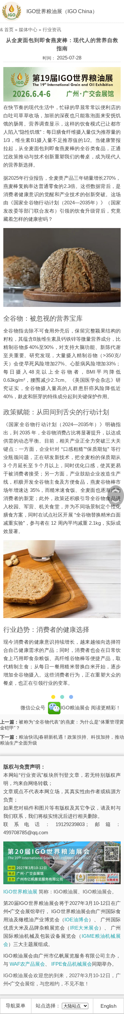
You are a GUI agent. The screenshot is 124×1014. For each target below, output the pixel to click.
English (108, 1006)
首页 (9, 29)
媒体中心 (28, 29)
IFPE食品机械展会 (71, 964)
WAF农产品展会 (27, 964)
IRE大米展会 (84, 928)
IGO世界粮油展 (20, 891)
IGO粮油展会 (76, 707)
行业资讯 (52, 29)
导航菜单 (15, 1005)
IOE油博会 (76, 919)
